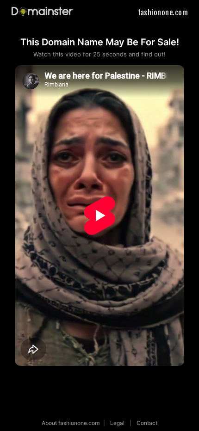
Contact (147, 422)
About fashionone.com (71, 422)
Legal (117, 422)
